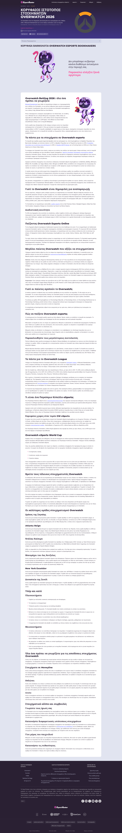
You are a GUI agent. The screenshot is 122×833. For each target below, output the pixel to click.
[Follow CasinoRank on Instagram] (86, 801)
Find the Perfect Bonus (61, 771)
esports (75, 2)
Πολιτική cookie (52, 831)
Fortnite (27, 773)
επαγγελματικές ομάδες (37, 425)
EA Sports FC (27, 781)
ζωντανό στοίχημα (43, 383)
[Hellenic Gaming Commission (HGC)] (37, 814)
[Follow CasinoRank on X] (89, 801)
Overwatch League (71, 362)
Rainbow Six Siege (27, 778)
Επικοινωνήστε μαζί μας (94, 773)
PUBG (27, 775)
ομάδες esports (55, 204)
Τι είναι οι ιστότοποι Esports (61, 769)
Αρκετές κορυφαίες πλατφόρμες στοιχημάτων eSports (78, 152)
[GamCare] (76, 814)
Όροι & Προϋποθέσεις (34, 831)
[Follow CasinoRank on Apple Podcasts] (99, 801)
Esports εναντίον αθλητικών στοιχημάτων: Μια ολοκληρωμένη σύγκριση (58, 774)
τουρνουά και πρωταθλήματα (58, 254)
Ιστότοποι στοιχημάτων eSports (60, 2)
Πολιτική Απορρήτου (94, 781)
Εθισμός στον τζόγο (70, 831)
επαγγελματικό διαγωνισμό (55, 400)
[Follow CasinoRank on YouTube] (93, 801)
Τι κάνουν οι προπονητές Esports (61, 778)
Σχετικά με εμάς (94, 770)
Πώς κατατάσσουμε (94, 778)
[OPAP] (44, 814)
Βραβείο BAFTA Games (63, 145)
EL (22, 801)
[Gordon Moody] (55, 814)
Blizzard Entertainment (31, 104)
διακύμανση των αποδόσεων (65, 726)
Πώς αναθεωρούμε (94, 775)
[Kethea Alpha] (65, 814)
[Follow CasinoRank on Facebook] (82, 801)
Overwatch (27, 770)
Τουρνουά (82, 2)
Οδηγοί (91, 2)
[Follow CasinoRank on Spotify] (96, 801)
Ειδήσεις (99, 2)
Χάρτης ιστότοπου (88, 831)
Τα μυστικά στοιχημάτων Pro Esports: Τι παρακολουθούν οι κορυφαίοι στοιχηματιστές (60, 781)
